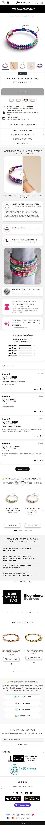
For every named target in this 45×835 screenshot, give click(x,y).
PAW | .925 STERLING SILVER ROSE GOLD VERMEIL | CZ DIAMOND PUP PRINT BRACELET (11, 651)
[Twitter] (17, 792)
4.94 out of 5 (28, 339)
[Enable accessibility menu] (8, 3)
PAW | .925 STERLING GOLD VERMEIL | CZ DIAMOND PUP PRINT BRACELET (34, 650)
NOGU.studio (22, 2)
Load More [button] (22, 469)
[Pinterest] (26, 792)
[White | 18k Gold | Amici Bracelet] (11, 100)
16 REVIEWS (28, 82)
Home (13, 16)
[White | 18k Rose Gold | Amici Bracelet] (18, 100)
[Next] (41, 39)
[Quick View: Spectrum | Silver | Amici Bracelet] (11, 664)
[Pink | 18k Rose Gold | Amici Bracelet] (33, 100)
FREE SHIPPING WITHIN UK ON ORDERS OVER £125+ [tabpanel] (23, 9)
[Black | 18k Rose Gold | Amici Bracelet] (25, 100)
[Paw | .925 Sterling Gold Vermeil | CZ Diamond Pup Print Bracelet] (34, 638)
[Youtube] (31, 792)
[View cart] (41, 3)
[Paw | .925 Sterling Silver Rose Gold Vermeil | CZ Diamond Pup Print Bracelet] (11, 638)
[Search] (3, 3)
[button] (12, 345)
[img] (6, 374)
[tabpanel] (11, 100)
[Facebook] (13, 792)
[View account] (36, 3)
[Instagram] (22, 792)
